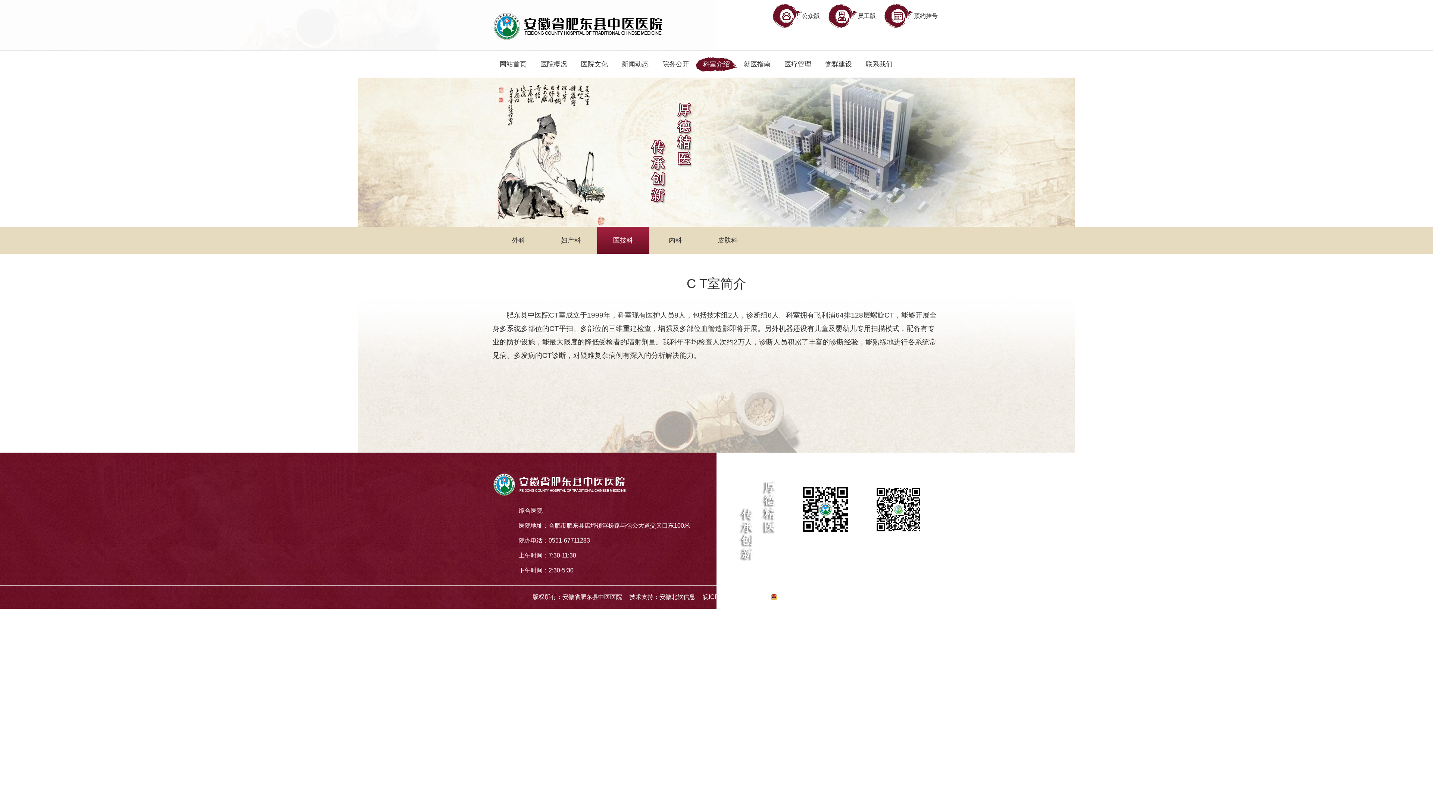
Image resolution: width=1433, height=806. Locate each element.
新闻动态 (635, 64)
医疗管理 (797, 64)
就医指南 (757, 64)
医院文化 (594, 64)
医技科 (623, 240)
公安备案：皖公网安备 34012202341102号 (836, 597)
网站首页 (513, 64)
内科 (675, 240)
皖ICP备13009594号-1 (733, 597)
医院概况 (553, 64)
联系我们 (879, 64)
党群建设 (838, 64)
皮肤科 (728, 240)
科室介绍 (716, 64)
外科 (518, 240)
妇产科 (571, 240)
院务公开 (675, 64)
